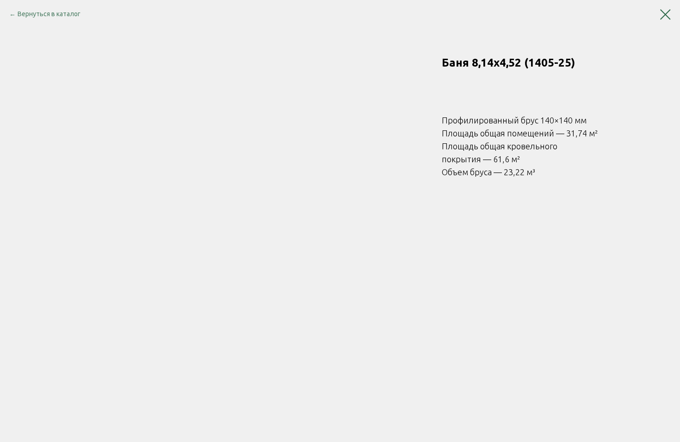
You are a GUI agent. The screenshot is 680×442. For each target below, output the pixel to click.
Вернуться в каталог (49, 14)
